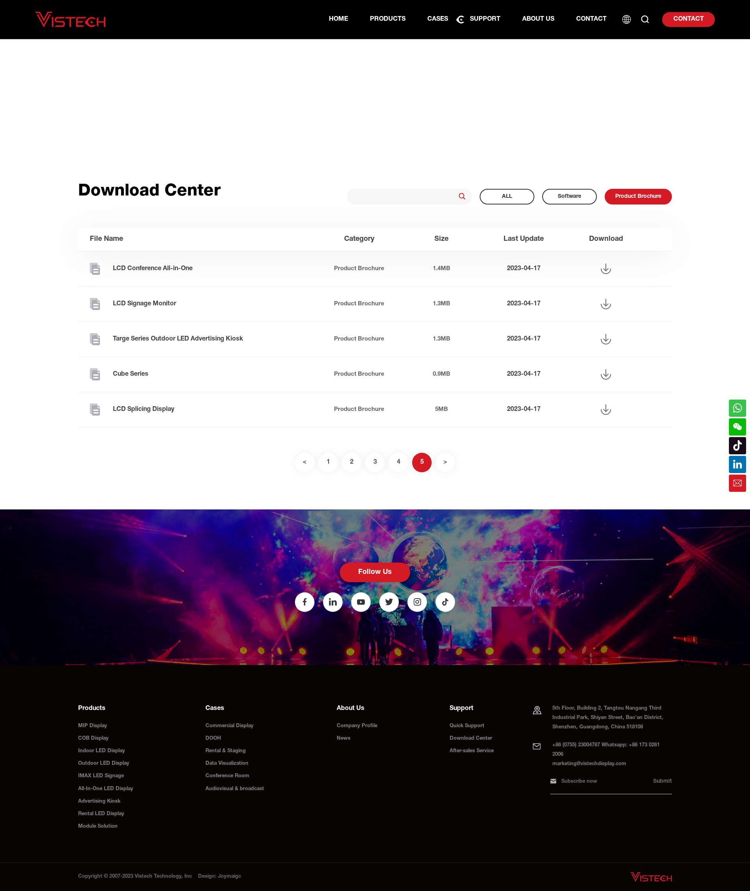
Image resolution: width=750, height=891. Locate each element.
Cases (437, 19)
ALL (507, 196)
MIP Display (92, 726)
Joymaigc (229, 876)
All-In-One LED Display (105, 789)
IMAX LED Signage (101, 776)
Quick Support (467, 726)
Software (569, 196)
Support (485, 19)
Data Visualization (226, 763)
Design (206, 876)
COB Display (93, 738)
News (343, 738)
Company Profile (357, 726)
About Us (538, 19)
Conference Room (227, 776)
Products (387, 19)
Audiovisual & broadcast (234, 789)
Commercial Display (229, 726)
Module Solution (98, 826)
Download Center (471, 738)
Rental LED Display (101, 814)
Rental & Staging (225, 751)
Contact (688, 19)
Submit (662, 781)
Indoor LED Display (101, 751)
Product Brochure (638, 196)
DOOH (213, 738)
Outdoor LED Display (103, 763)
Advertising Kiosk (99, 801)
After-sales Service (472, 751)
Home (338, 19)
